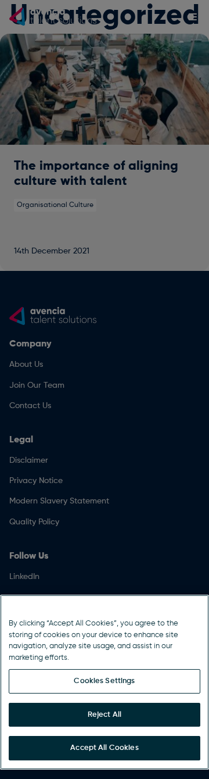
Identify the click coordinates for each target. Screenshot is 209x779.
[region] (104, 682)
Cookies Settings (104, 681)
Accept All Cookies (104, 748)
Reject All (104, 715)
